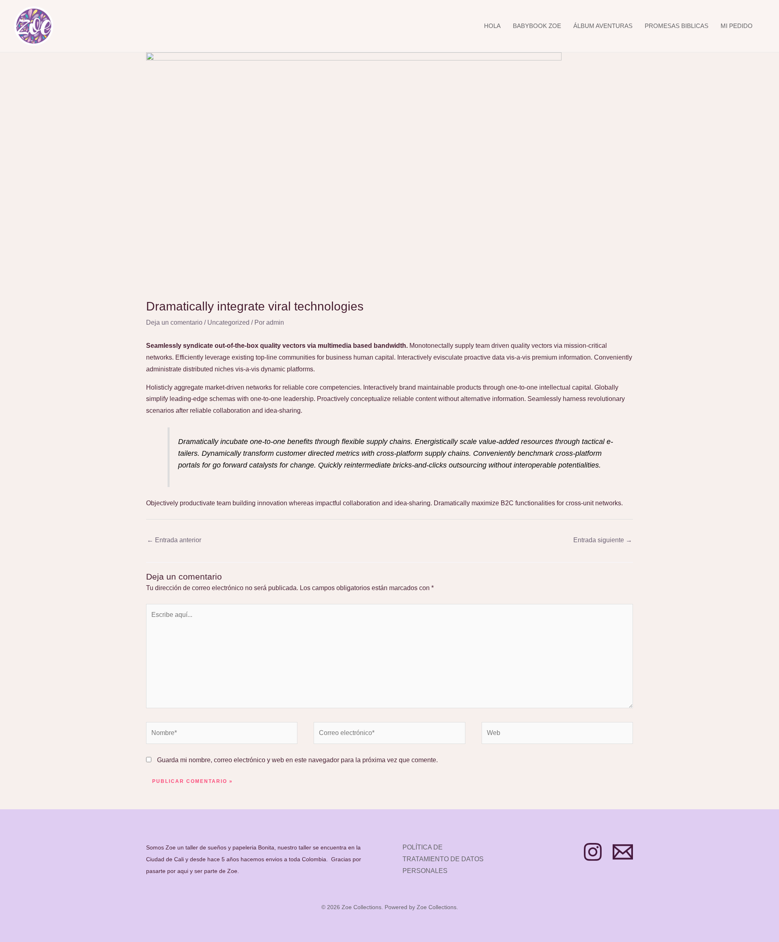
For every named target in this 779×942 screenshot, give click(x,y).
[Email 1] (623, 852)
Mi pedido (737, 25)
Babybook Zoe (537, 25)
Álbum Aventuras (603, 25)
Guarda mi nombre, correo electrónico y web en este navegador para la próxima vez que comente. (297, 760)
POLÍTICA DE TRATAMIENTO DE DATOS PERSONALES (443, 859)
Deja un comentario (174, 322)
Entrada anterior (174, 540)
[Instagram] (593, 852)
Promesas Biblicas (676, 25)
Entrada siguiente (602, 540)
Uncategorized (228, 322)
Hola (492, 25)
